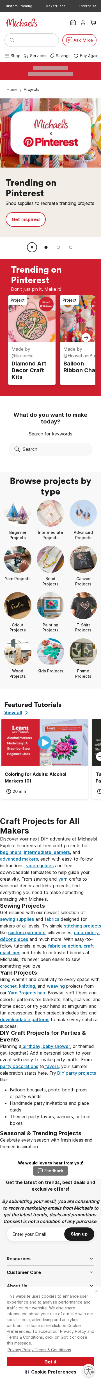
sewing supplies (17, 919)
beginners (10, 852)
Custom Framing (18, 6)
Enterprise (88, 6)
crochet (8, 986)
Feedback (53, 1170)
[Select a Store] (73, 22)
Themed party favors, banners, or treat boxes (50, 1120)
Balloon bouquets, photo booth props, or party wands (50, 1093)
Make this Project (32, 223)
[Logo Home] (21, 22)
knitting (27, 986)
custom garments (26, 932)
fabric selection (64, 946)
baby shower (56, 1046)
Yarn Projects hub (26, 993)
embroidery (86, 932)
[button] (51, 1371)
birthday (30, 1046)
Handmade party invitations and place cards (50, 1106)
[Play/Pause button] (32, 247)
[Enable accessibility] (88, 1370)
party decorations (19, 1066)
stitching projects (82, 926)
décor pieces (14, 939)
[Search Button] (12, 40)
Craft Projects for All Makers (40, 826)
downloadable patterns (24, 1019)
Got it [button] (50, 1362)
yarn (63, 879)
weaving (56, 986)
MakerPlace (55, 6)
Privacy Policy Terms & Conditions (39, 1349)
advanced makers (19, 859)
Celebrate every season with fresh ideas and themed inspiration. (47, 1143)
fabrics (52, 919)
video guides (40, 865)
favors (51, 1066)
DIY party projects (76, 1073)
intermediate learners (47, 852)
